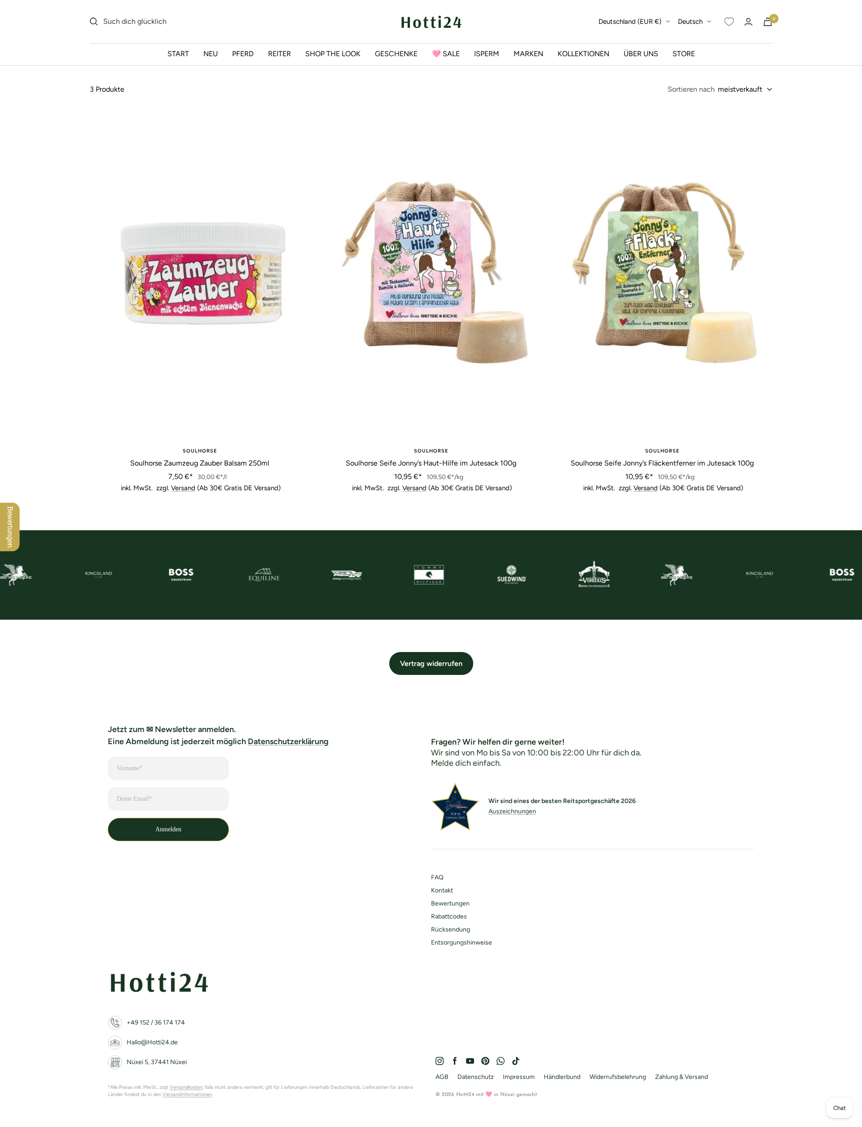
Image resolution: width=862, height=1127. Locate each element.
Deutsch (690, 22)
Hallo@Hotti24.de (152, 1042)
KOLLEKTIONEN (583, 53)
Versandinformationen (187, 1094)
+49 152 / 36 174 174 (156, 1022)
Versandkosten (186, 1087)
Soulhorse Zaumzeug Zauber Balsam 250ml (199, 463)
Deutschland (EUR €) (629, 22)
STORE (684, 53)
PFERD (243, 53)
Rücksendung (450, 929)
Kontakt (442, 890)
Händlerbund (562, 1077)
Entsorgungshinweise (461, 942)
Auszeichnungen (512, 811)
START (178, 53)
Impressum (519, 1077)
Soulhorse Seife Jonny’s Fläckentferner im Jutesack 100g (662, 463)
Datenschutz (475, 1077)
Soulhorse (200, 451)
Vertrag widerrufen (431, 663)
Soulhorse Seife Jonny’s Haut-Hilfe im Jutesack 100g (431, 463)
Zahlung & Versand (681, 1077)
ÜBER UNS (641, 53)
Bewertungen (450, 903)
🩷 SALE (446, 53)
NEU (210, 53)
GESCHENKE (396, 53)
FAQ (437, 877)
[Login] (748, 22)
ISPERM (486, 53)
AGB (442, 1077)
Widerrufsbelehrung (617, 1077)
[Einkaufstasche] (767, 22)
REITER (279, 53)
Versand (183, 488)
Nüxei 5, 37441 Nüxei (157, 1062)
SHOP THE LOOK (333, 53)
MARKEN (528, 53)
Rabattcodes (449, 916)
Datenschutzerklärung (288, 741)
